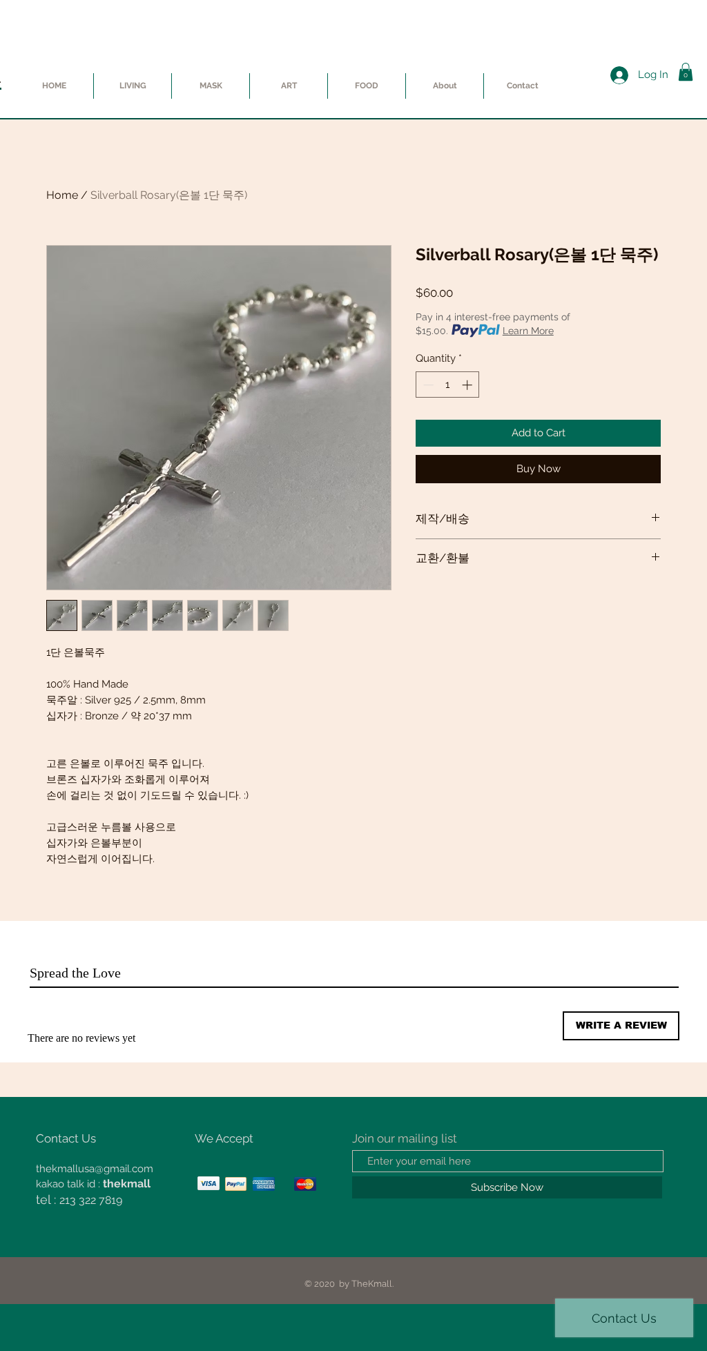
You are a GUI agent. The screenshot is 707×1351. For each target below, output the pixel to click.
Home (62, 195)
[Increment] (468, 385)
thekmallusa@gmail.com (94, 1169)
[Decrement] (427, 385)
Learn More (528, 330)
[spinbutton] (447, 385)
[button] (685, 72)
